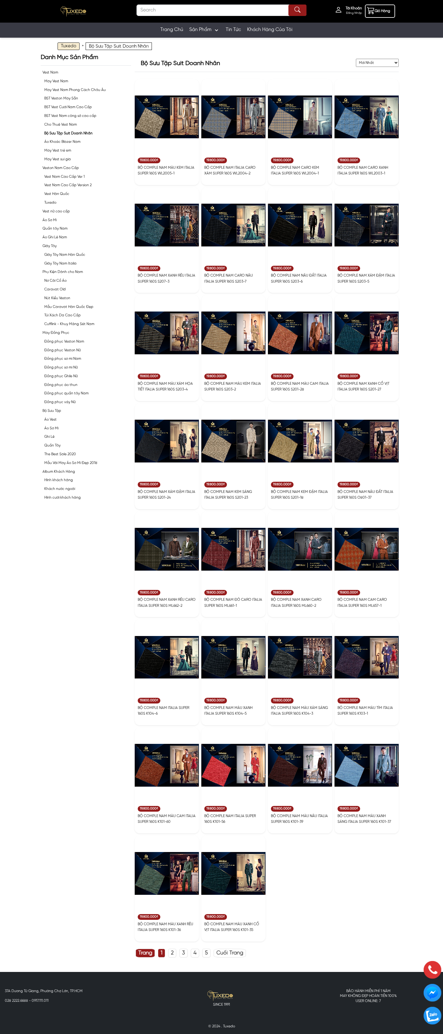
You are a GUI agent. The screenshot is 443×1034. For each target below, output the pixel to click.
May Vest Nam (56, 81)
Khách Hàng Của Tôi (269, 29)
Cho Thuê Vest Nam (60, 125)
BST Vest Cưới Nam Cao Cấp (68, 107)
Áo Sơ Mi (49, 220)
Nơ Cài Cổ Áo (55, 281)
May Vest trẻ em (57, 150)
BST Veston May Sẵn (61, 98)
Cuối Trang (229, 953)
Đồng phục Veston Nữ (62, 350)
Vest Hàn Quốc (56, 194)
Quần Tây (52, 445)
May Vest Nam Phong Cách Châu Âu (75, 90)
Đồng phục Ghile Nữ (61, 376)
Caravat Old (55, 289)
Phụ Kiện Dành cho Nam (62, 272)
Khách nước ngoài (59, 489)
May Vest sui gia (57, 159)
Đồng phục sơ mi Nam (62, 359)
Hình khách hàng (58, 480)
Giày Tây (49, 246)
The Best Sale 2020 (60, 454)
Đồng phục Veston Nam (64, 341)
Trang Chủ (171, 29)
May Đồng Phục (55, 333)
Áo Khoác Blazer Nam (62, 142)
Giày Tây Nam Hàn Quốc (64, 255)
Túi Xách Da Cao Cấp (62, 315)
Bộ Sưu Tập (51, 411)
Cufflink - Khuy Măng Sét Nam (69, 324)
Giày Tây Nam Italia (60, 263)
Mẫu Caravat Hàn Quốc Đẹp (68, 307)
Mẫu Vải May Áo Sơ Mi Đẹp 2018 (70, 463)
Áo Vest (50, 419)
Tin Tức (233, 29)
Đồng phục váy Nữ (60, 402)
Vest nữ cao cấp (56, 211)
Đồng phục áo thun (60, 385)
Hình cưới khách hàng (62, 498)
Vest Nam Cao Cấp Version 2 (68, 185)
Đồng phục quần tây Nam (66, 393)
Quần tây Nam (55, 228)
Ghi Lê (49, 437)
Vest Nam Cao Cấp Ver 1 (64, 177)
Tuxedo (50, 203)
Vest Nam (50, 72)
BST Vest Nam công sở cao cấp (70, 116)
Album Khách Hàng (58, 472)
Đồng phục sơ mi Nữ (61, 367)
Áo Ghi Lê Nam (54, 237)
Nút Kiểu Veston (57, 298)
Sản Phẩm (200, 29)
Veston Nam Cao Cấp (60, 168)
